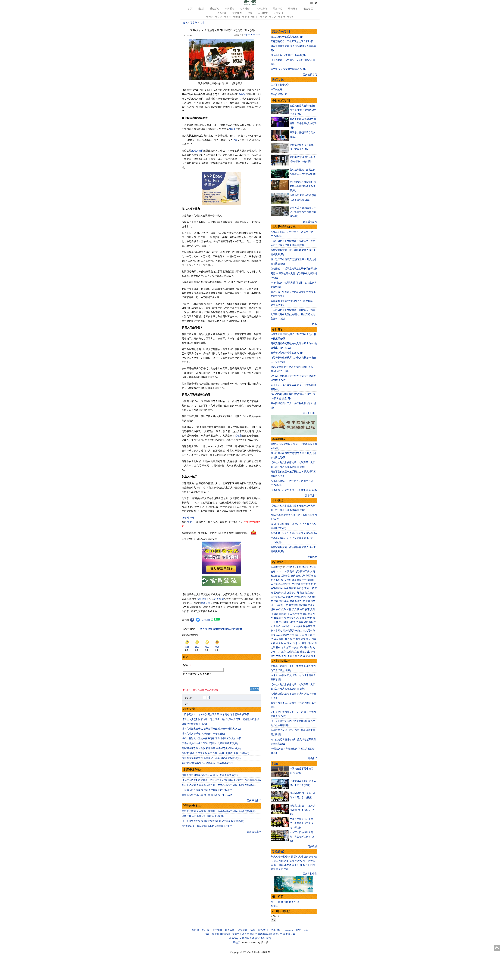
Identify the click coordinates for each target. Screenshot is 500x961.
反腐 (297, 601)
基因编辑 (308, 622)
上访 (292, 626)
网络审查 (307, 626)
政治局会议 (197, 150)
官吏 (291, 902)
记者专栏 (308, 8)
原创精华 (263, 13)
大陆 (291, 622)
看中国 (190, 522)
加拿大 (311, 605)
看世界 (263, 17)
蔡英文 (290, 618)
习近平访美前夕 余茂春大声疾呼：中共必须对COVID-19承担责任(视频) (218, 785)
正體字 (236, 942)
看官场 (218, 17)
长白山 (298, 630)
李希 (235, 140)
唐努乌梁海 (289, 630)
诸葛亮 (290, 651)
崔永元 (289, 596)
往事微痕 (296, 580)
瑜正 (294, 865)
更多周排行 (311, 495)
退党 (310, 584)
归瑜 (311, 856)
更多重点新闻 (310, 221)
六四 (312, 571)
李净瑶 (274, 906)
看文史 (272, 17)
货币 (307, 609)
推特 (298, 930)
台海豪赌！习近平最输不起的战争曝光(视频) (294, 268)
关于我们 (217, 930)
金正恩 (300, 588)
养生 (313, 656)
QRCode (206, 619)
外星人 (296, 656)
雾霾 (301, 622)
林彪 (309, 647)
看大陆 (209, 17)
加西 (268, 938)
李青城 (287, 865)
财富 (310, 613)
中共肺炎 (275, 567)
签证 (308, 639)
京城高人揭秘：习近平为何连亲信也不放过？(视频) (302, 809)
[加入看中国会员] (221, 573)
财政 (305, 613)
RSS (306, 930)
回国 (314, 639)
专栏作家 (237, 13)
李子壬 (306, 865)
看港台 (236, 17)
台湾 (283, 618)
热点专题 (222, 13)
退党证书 (277, 934)
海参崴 (277, 618)
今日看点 (229, 8)
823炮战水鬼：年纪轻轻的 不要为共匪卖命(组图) (207, 826)
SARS (279, 635)
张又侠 (306, 571)
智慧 (312, 651)
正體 (311, 3)
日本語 (264, 942)
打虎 (302, 601)
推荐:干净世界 (212, 934)
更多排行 (312, 758)
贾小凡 (297, 856)
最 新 (201, 8)
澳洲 (304, 643)
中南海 (297, 596)
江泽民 (281, 596)
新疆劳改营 (288, 635)
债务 (283, 609)
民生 (284, 643)
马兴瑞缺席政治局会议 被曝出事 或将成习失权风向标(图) (211, 748)
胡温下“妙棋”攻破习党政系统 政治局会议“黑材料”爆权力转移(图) (215, 753)
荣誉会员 (202, 598)
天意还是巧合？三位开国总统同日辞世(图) (292, 41)
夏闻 (281, 860)
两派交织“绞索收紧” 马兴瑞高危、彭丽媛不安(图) (207, 763)
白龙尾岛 (307, 630)
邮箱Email (275, 916)
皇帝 (283, 651)
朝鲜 (304, 605)
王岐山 (307, 588)
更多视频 (312, 846)
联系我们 (263, 930)
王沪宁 (274, 596)
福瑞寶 (268, 934)
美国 (302, 592)
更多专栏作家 (310, 873)
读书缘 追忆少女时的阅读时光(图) (288, 69)
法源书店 (237, 934)
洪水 (289, 580)
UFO (280, 588)
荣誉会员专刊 (281, 31)
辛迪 (286, 869)
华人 (276, 639)
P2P (296, 622)
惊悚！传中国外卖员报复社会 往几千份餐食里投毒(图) (210, 775)
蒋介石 (287, 647)
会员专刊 (278, 13)
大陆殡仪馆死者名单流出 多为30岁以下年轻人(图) (207, 795)
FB (300, 605)
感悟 (273, 656)
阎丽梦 (292, 588)
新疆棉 (309, 575)
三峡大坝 (300, 575)
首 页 (190, 8)
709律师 (285, 626)
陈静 (292, 860)
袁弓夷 (274, 584)
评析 (296, 902)
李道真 (304, 856)
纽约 (247, 938)
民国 (309, 643)
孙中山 (279, 647)
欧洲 (263, 938)
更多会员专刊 (310, 74)
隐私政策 (242, 930)
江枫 (299, 865)
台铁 (293, 575)
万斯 (296, 592)
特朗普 (305, 567)
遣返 (303, 639)
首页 (185, 22)
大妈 (309, 618)
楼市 (299, 613)
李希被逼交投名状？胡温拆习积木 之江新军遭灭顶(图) (210, 743)
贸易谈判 (310, 592)
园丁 (305, 860)
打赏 (246, 35)
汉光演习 (295, 584)
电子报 (205, 930)
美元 (294, 609)
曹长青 (279, 869)
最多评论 (277, 8)
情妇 (281, 601)
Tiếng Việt (256, 942)
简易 (290, 856)
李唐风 (298, 860)
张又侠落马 (276, 89)
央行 (278, 609)
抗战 (273, 647)
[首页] (250, 4)
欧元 (276, 613)
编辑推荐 (293, 8)
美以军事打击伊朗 (280, 84)
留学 (292, 639)
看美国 (227, 17)
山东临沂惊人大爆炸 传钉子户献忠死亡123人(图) (207, 790)
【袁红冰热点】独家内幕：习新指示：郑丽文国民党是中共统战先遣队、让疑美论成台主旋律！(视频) (293, 314)
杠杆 (289, 609)
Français (246, 942)
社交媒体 (293, 605)
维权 (278, 626)
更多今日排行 (310, 413)
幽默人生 (305, 651)
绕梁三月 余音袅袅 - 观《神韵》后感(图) (203, 816)
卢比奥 (312, 567)
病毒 (273, 571)
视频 (250, 13)
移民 (281, 639)
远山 (276, 860)
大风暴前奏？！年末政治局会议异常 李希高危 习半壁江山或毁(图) (216, 714)
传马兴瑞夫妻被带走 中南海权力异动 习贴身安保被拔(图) (211, 758)
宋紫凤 (274, 856)
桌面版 (195, 930)
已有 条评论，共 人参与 (197, 674)
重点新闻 (214, 8)
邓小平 (303, 647)
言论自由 (299, 635)
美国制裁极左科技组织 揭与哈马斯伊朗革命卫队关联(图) (303, 186)
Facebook (288, 930)
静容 (281, 865)
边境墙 (290, 592)
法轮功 (298, 626)
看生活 (281, 17)
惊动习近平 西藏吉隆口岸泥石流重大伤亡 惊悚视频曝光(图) (303, 211)
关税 (283, 592)
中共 (286, 588)
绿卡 (278, 643)
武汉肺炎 (290, 567)
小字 (258, 35)
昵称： (187, 665)
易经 (297, 651)
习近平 (232, 129)
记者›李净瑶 (188, 517)
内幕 (202, 22)
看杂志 (245, 934)
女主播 (308, 635)
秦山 (276, 865)
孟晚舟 (277, 592)
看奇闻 (290, 17)
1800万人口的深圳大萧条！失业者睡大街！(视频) (302, 836)
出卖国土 (275, 575)
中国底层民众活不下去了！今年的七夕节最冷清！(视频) (301, 823)
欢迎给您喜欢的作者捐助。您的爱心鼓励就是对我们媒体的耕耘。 (216, 533)
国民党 (304, 584)
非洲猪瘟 (283, 622)
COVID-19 (281, 571)
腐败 (292, 601)
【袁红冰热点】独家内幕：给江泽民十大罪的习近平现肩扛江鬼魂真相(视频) (221, 780)
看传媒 (261, 934)
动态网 (286, 934)
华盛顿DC (255, 938)
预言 (284, 656)
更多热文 (312, 557)
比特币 (300, 609)
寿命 (302, 656)
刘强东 (303, 618)
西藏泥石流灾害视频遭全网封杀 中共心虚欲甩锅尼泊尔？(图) (303, 109)
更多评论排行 (254, 800)
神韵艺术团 (226, 934)
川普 (298, 567)
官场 (308, 601)
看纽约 (254, 17)
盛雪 (310, 860)
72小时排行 (261, 8)
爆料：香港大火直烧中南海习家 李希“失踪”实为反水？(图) (212, 738)
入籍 (273, 643)
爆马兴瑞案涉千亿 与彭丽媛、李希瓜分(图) (204, 733)
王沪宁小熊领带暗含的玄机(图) (287, 352)
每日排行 (244, 8)
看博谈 (245, 17)
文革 (308, 656)
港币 (286, 613)
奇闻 (289, 656)
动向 (273, 902)
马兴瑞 (242, 94)
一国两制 (278, 605)
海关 (298, 639)
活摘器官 (285, 575)
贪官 (276, 601)
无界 (293, 934)
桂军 (314, 643)
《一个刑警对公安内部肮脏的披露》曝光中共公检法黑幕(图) (213, 821)
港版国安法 (284, 584)
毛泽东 (238, 435)
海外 (290, 643)
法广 (286, 605)
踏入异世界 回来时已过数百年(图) (288, 55)
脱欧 (273, 609)
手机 (278, 656)
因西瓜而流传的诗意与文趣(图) (287, 36)
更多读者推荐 (254, 831)
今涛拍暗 (283, 856)
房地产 (293, 613)
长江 (278, 580)
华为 (286, 601)
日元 (281, 613)
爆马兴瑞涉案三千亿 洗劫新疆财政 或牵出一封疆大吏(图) (211, 728)
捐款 (252, 930)
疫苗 (283, 580)
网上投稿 (275, 930)
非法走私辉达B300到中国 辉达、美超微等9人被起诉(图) (303, 123)
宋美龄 (295, 647)
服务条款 (230, 930)
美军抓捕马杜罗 (279, 94)
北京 (296, 618)
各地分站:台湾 (236, 938)
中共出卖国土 (309, 580)
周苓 (286, 860)
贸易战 (290, 571)
